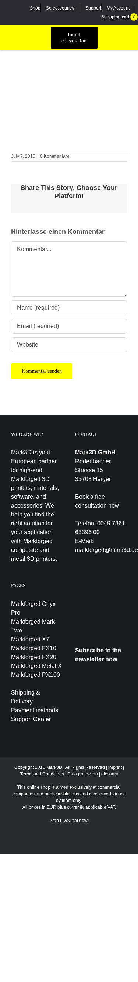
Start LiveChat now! (69, 820)
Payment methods (34, 710)
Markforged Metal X (36, 666)
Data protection (82, 774)
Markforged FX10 (33, 648)
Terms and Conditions (42, 774)
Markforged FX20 (33, 657)
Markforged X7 (30, 639)
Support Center (31, 719)
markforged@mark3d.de (106, 550)
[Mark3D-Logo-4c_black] (28, 34)
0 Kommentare (55, 156)
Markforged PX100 (35, 675)
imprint (115, 767)
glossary (109, 774)
